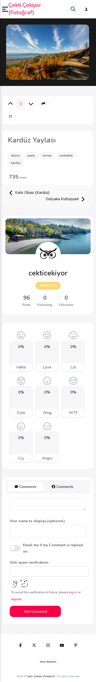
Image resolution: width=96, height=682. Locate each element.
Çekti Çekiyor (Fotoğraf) (24, 8)
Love (47, 367)
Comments (27, 486)
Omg (47, 412)
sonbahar (66, 155)
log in (73, 592)
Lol (73, 367)
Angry (47, 458)
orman (47, 155)
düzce (15, 155)
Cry (21, 458)
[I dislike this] (31, 104)
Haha (21, 367)
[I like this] (10, 104)
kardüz (16, 163)
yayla (31, 155)
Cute (21, 412)
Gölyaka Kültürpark (63, 199)
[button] (5, 9)
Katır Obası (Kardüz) (32, 192)
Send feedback (48, 662)
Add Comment (35, 611)
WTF (73, 412)
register (16, 599)
